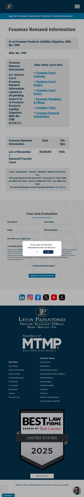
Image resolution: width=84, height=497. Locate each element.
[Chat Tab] (42, 248)
